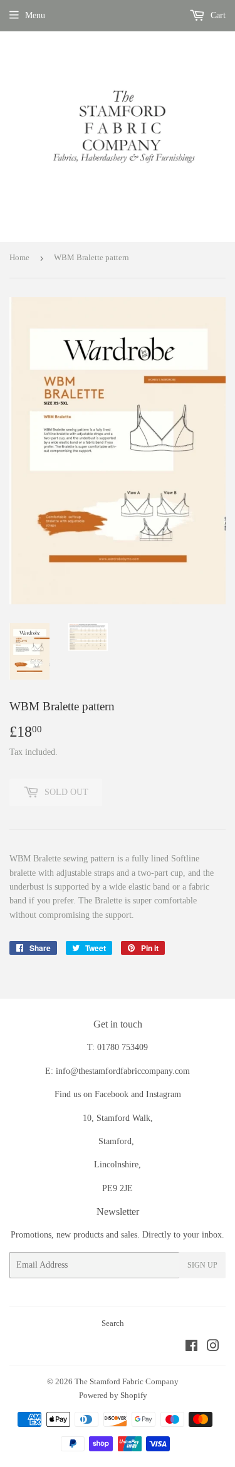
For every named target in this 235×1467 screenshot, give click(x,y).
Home (19, 257)
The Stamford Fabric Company (127, 1381)
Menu (35, 15)
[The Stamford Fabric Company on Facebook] (191, 1347)
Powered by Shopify (113, 1395)
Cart (217, 15)
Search (113, 1323)
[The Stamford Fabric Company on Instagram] (213, 1347)
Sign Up (202, 1265)
